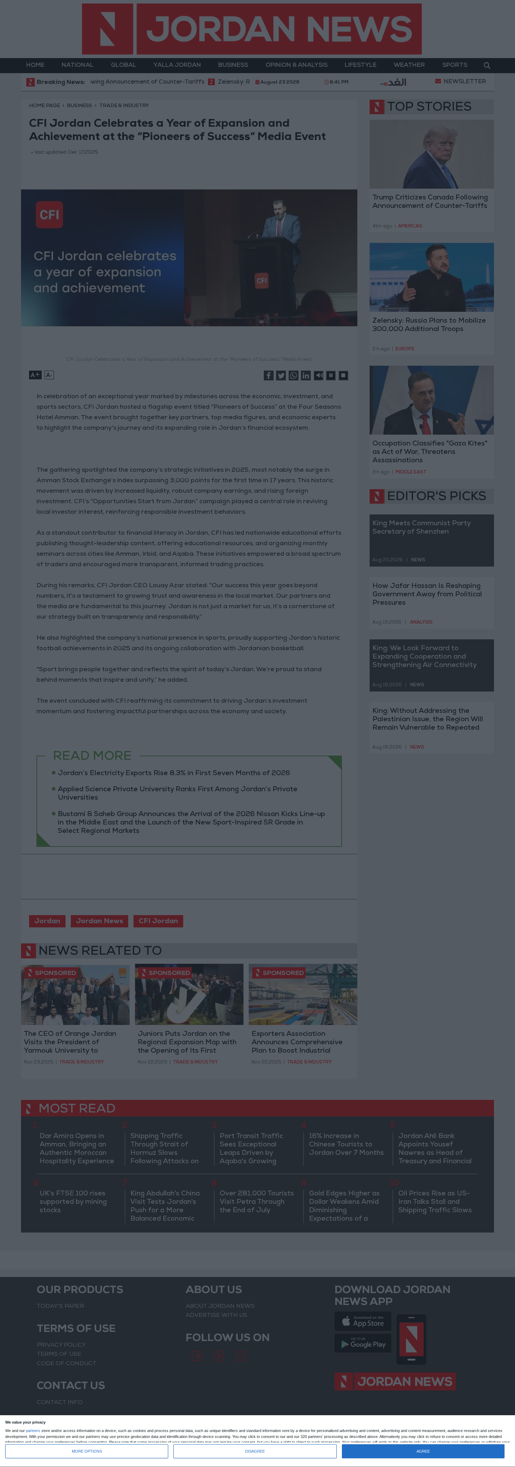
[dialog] (257, 1441)
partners (33, 1431)
